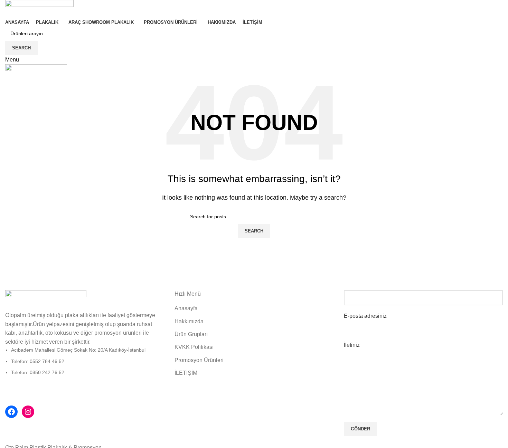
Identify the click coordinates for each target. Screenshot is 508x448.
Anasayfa (186, 308)
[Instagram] (28, 412)
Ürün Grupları (191, 334)
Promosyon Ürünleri (199, 360)
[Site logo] (39, 8)
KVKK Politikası (194, 347)
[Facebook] (11, 412)
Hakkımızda (189, 321)
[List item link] (84, 361)
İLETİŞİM (186, 373)
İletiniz (352, 345)
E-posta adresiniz (365, 316)
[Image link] (45, 300)
